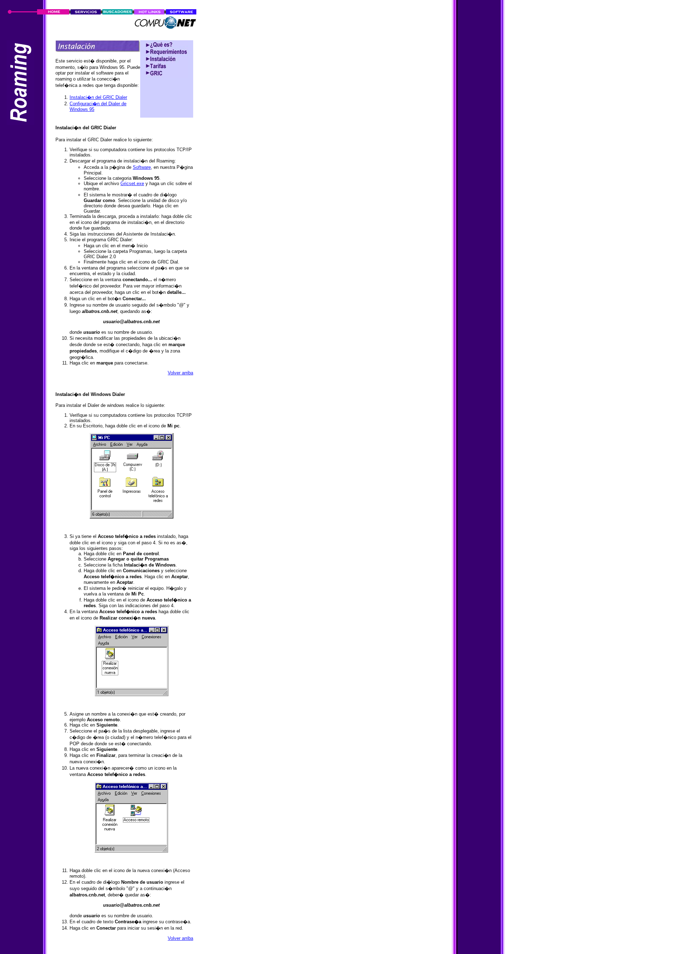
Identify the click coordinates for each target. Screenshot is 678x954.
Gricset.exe (132, 183)
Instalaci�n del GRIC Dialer (98, 97)
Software (142, 167)
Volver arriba (180, 372)
